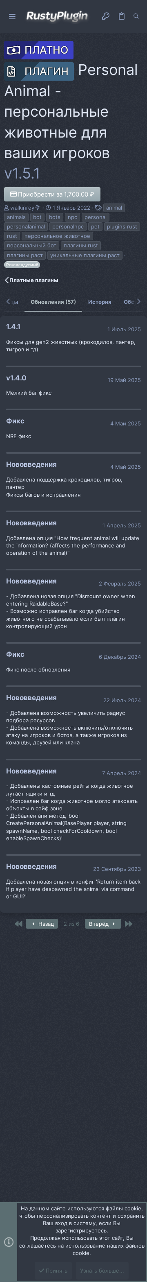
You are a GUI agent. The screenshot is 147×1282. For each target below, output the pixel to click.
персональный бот (31, 245)
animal (114, 207)
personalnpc (68, 226)
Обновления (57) (53, 301)
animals (16, 217)
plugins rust (122, 226)
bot (37, 217)
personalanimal (26, 226)
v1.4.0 (16, 378)
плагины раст (25, 255)
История (99, 301)
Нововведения (31, 464)
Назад (45, 923)
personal (96, 217)
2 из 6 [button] (71, 923)
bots (54, 217)
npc (72, 217)
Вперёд (99, 923)
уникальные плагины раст (85, 255)
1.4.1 (13, 327)
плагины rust (81, 245)
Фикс (15, 421)
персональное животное (57, 236)
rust (12, 236)
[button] (12, 16)
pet (95, 226)
